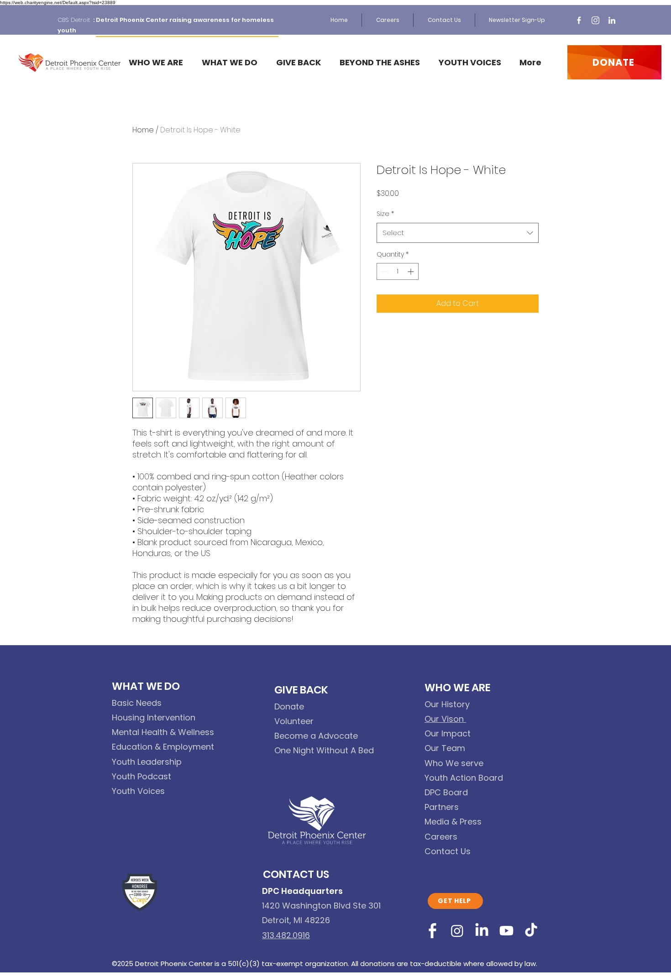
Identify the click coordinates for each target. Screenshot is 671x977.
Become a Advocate (316, 735)
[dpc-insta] (595, 20)
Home (143, 130)
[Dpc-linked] (612, 20)
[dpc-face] (579, 20)
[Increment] (411, 271)
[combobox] (458, 233)
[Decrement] (383, 271)
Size (385, 213)
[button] (231, 62)
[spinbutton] (397, 271)
